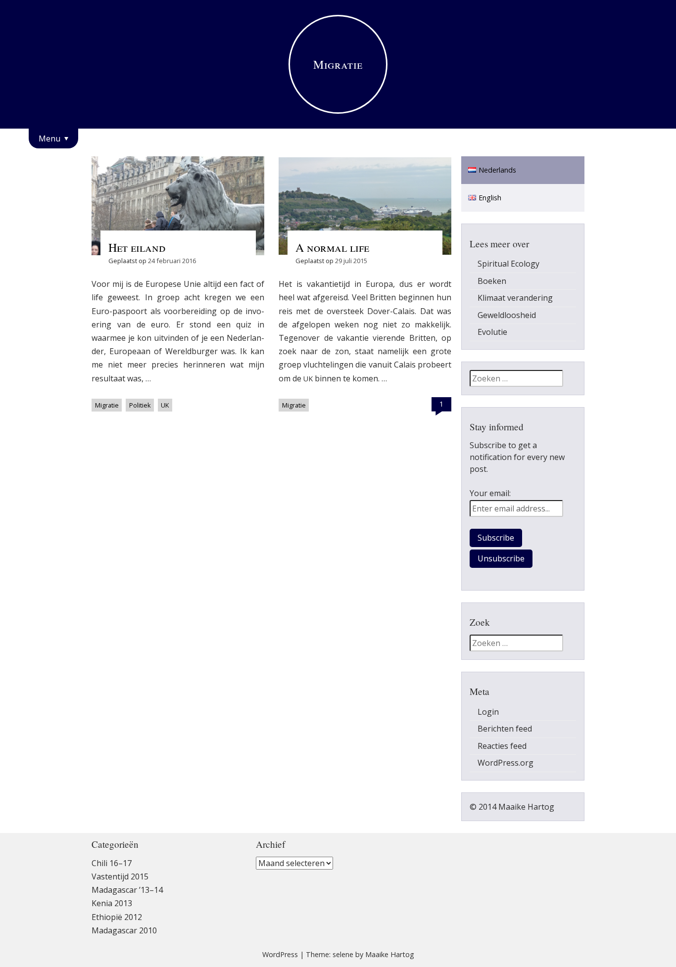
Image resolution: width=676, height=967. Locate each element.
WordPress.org (505, 762)
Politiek (140, 405)
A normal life (332, 247)
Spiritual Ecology (508, 263)
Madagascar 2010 (124, 930)
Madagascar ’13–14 (127, 889)
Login (488, 711)
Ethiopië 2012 (117, 917)
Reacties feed (502, 745)
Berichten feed (505, 728)
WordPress (280, 954)
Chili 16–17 (112, 863)
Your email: (490, 493)
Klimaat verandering (515, 297)
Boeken (492, 281)
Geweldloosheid (507, 315)
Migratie (107, 405)
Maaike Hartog (389, 954)
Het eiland (136, 247)
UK (165, 405)
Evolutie (492, 331)
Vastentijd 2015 (120, 876)
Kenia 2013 (112, 903)
